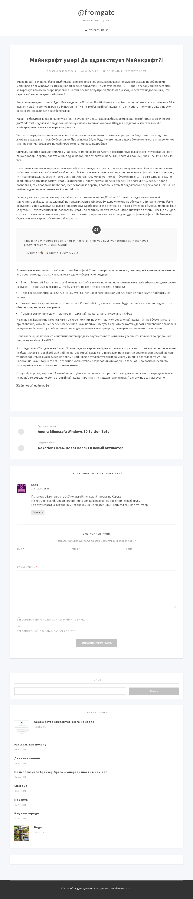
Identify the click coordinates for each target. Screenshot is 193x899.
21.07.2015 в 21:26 (40, 488)
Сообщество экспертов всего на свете (64, 722)
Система (20, 786)
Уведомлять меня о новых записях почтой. (47, 631)
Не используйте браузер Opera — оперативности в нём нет (60, 772)
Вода (38, 827)
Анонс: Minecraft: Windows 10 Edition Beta (74, 431)
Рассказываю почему (30, 744)
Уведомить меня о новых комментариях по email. (51, 619)
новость (97, 81)
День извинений (27, 758)
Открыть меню (99, 30)
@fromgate (96, 12)
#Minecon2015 (138, 240)
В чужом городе (26, 813)
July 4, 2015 (70, 253)
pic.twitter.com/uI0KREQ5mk (45, 245)
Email (76, 549)
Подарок (21, 799)
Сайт (129, 549)
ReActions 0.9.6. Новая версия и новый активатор (80, 447)
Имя (20, 549)
